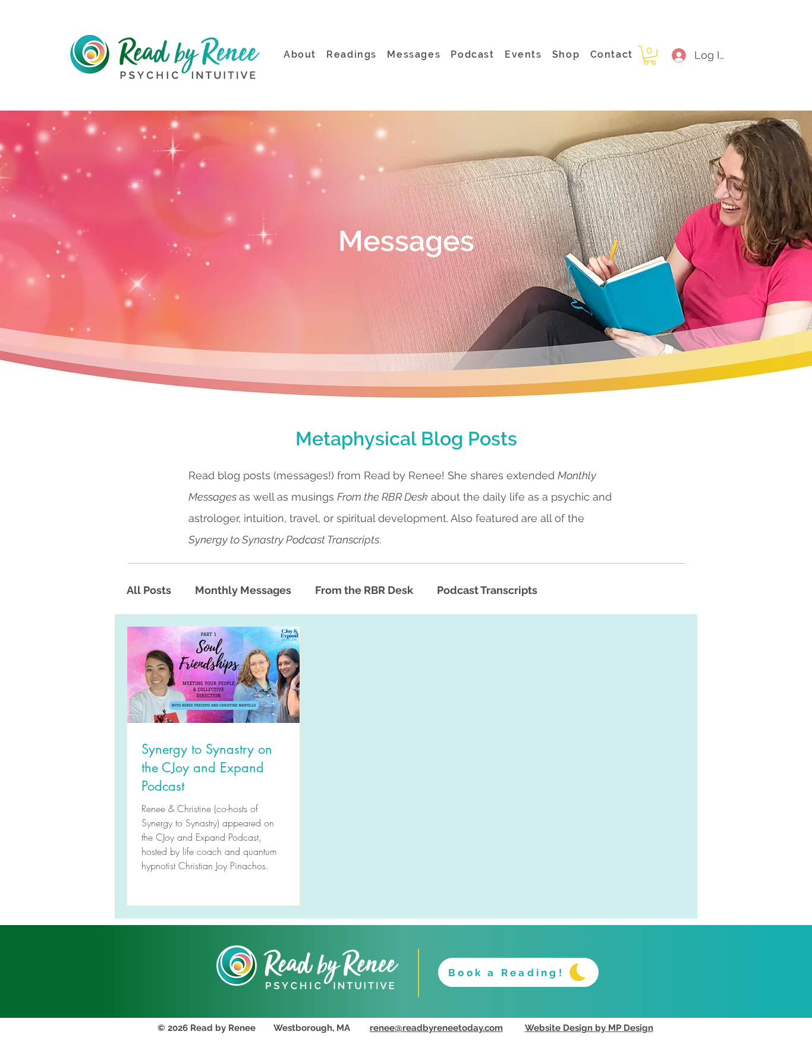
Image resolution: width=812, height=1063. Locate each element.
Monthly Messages (243, 590)
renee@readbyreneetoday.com (436, 1028)
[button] (649, 55)
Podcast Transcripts (487, 590)
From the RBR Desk (364, 590)
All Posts (149, 590)
